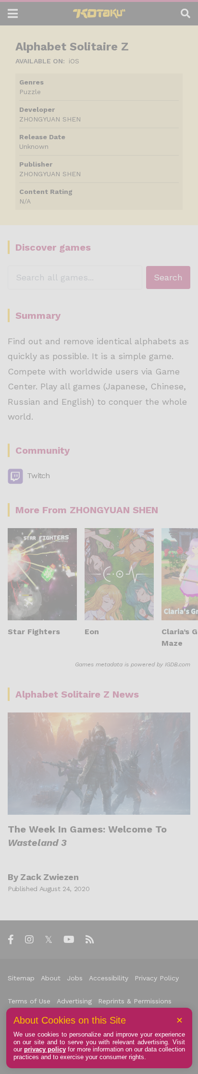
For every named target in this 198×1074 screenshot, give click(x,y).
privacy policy (45, 1049)
